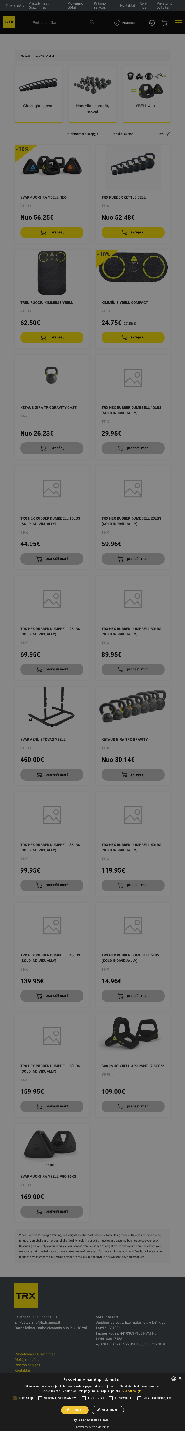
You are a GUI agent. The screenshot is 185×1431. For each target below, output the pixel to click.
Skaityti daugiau (132, 1391)
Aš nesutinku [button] (107, 1410)
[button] (92, 1420)
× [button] (180, 1378)
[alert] (92, 715)
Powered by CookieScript (92, 1427)
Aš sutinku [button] (74, 1410)
